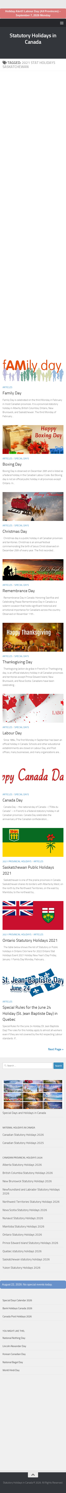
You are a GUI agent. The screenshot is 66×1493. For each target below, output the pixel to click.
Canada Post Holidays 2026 (17, 1316)
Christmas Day (15, 531)
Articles (7, 387)
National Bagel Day (13, 1362)
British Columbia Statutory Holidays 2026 (28, 1173)
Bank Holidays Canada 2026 (17, 1308)
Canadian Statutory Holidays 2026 (23, 1134)
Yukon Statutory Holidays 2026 (21, 1267)
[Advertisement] (33, 216)
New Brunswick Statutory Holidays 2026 (27, 1181)
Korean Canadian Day (14, 1354)
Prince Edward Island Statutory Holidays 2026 (30, 1243)
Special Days (21, 458)
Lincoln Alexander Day (14, 1346)
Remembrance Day (19, 590)
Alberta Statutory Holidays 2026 (22, 1164)
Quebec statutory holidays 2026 (22, 1251)
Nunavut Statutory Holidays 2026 (23, 1218)
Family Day (12, 393)
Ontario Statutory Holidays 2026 (22, 1234)
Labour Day (12, 733)
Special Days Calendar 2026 (17, 1300)
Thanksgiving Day (17, 662)
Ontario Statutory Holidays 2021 (30, 940)
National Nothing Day (14, 1338)
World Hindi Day (11, 1370)
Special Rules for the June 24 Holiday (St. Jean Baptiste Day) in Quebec (30, 1013)
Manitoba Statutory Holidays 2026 (23, 1226)
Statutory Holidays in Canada (33, 38)
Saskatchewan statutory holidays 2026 (26, 1259)
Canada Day (13, 800)
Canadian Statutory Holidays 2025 (23, 1143)
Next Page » (55, 1049)
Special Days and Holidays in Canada (24, 1113)
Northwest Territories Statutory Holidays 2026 (31, 1201)
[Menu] (62, 23)
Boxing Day (12, 464)
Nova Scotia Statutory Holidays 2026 (25, 1210)
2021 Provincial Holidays (17, 861)
